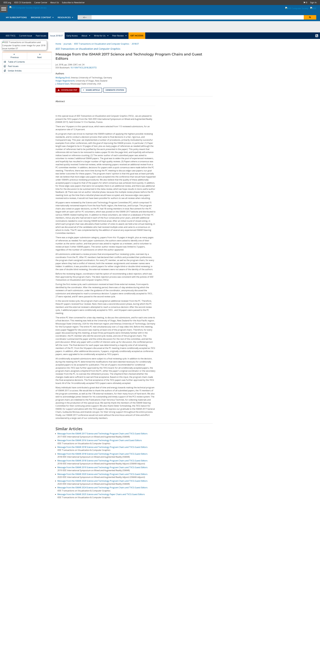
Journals (68, 43)
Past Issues (41, 35)
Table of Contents (16, 61)
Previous (14, 57)
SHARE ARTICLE (92, 90)
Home (58, 43)
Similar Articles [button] (14, 70)
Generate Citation (115, 90)
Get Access (136, 35)
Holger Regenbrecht (65, 80)
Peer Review (118, 35)
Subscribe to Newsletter (73, 2)
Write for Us (100, 35)
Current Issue (25, 35)
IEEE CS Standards (22, 2)
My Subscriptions (16, 17)
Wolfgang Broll (63, 77)
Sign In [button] (313, 2)
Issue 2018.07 (56, 35)
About (85, 35)
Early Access (72, 35)
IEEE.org (7, 2)
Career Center (40, 2)
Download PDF (69, 90)
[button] (305, 2)
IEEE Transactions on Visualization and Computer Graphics (101, 43)
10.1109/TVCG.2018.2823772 (83, 67)
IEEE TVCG (10, 35)
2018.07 (135, 43)
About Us (54, 2)
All (84, 17)
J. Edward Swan (62, 83)
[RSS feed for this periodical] (317, 35)
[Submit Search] (310, 17)
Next (39, 57)
